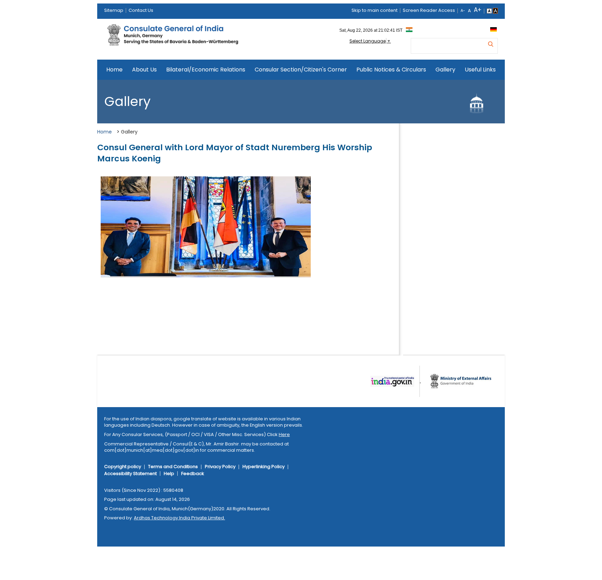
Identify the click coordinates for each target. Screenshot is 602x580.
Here (284, 434)
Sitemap (113, 10)
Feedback (192, 473)
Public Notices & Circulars (391, 70)
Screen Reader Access (429, 10)
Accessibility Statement (130, 473)
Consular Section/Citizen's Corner (301, 70)
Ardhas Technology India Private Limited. (179, 517)
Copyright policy (122, 466)
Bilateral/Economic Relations (205, 70)
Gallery (445, 70)
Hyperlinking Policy (263, 466)
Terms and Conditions (173, 466)
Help (169, 473)
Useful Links (480, 70)
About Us (144, 70)
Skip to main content (375, 10)
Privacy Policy (220, 466)
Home (114, 70)
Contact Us (141, 10)
